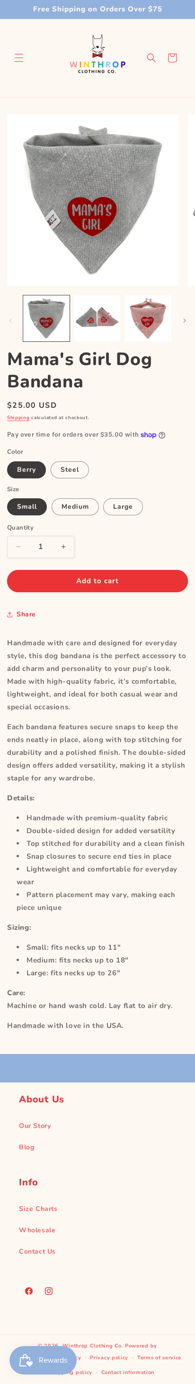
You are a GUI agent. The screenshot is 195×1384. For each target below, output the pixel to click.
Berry (26, 469)
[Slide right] (184, 320)
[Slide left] (10, 320)
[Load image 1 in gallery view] (46, 318)
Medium (75, 506)
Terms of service (159, 1357)
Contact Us (37, 1251)
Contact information (127, 1372)
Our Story (35, 1125)
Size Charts (38, 1208)
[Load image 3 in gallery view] (148, 318)
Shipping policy (71, 1372)
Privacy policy (109, 1357)
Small (27, 506)
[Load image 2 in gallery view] (97, 318)
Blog (26, 1147)
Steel (70, 469)
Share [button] (26, 614)
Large (123, 506)
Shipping (18, 417)
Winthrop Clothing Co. (93, 1345)
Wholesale (37, 1230)
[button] (19, 57)
